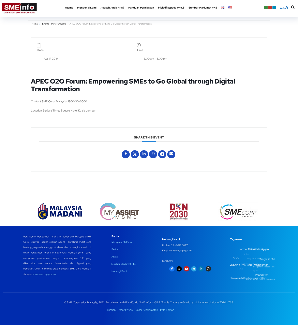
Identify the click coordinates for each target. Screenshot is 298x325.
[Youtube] (186, 268)
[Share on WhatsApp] (153, 154)
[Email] (171, 154)
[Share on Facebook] (126, 154)
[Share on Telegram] (162, 154)
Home (35, 23)
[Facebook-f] (172, 268)
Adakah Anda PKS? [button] (112, 7)
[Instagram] (208, 268)
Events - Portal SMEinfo (54, 23)
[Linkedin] (144, 154)
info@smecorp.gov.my (180, 250)
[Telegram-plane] (193, 268)
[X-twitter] (179, 268)
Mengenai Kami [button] (86, 7)
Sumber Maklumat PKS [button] (203, 7)
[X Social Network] (135, 154)
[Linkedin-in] (201, 268)
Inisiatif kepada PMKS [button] (171, 7)
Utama (69, 7)
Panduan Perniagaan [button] (141, 7)
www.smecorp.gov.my (44, 274)
